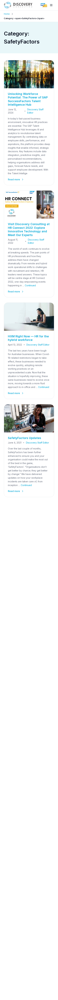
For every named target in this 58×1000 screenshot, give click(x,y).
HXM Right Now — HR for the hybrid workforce (28, 338)
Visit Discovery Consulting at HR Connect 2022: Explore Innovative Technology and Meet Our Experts (29, 229)
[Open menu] (51, 5)
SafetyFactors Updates (24, 438)
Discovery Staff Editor (35, 111)
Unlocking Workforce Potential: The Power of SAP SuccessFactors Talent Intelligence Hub (28, 99)
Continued (30, 285)
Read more (14, 179)
